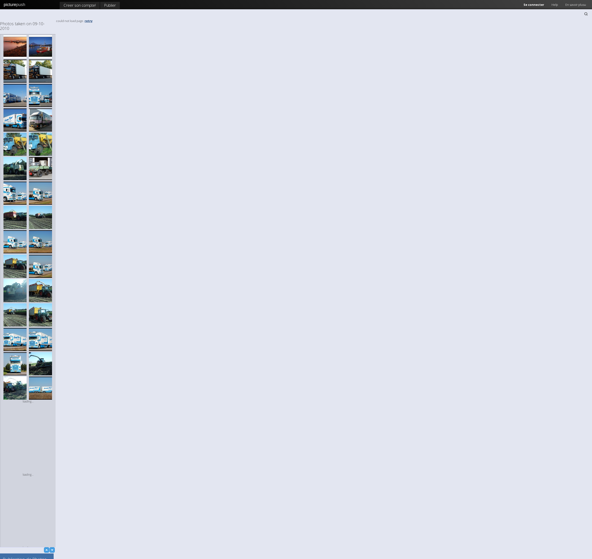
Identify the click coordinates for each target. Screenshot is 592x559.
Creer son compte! (80, 5)
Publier (110, 5)
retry (88, 21)
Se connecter (534, 5)
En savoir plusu (575, 5)
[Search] (586, 14)
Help (555, 5)
